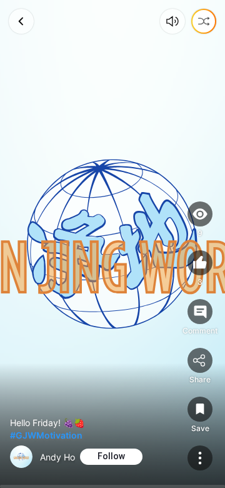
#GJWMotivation (46, 435)
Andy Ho (57, 457)
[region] (112, 244)
